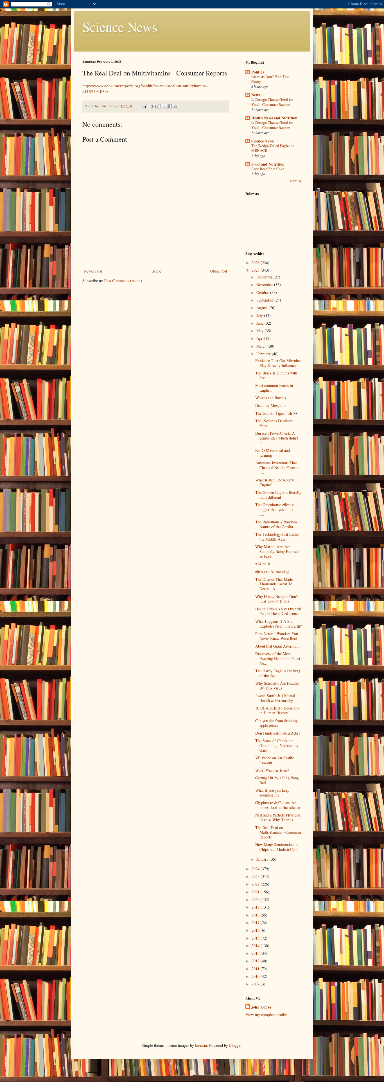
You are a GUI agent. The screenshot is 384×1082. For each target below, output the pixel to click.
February (264, 353)
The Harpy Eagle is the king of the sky (277, 673)
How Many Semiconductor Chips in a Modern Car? (276, 847)
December (265, 277)
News (255, 95)
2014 (256, 945)
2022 (256, 884)
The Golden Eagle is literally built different (278, 495)
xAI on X (262, 563)
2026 (256, 262)
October (263, 292)
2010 (256, 976)
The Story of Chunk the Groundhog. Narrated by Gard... (277, 745)
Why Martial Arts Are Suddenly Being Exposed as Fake (277, 551)
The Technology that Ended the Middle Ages (277, 537)
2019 (256, 907)
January (263, 859)
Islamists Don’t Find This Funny (270, 79)
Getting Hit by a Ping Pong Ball (277, 780)
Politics (257, 72)
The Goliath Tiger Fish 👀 (276, 413)
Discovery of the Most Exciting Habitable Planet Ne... (277, 658)
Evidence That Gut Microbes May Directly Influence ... (278, 363)
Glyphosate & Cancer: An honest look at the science (277, 805)
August (262, 307)
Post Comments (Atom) (123, 280)
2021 (256, 891)
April (261, 338)
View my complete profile (266, 1014)
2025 (256, 270)
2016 (256, 930)
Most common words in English (274, 388)
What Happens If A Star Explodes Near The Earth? (278, 624)
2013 (256, 953)
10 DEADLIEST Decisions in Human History (277, 710)
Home (156, 271)
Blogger (235, 1045)
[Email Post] (144, 106)
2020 (256, 899)
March (262, 346)
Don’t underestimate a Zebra (277, 733)
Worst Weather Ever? (272, 770)
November (265, 284)
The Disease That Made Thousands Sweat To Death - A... (274, 584)
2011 (256, 968)
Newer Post (93, 271)
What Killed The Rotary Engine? (274, 482)
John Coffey (261, 1007)
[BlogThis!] (159, 106)
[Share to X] (165, 106)
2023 (256, 876)
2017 (256, 922)
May (260, 330)
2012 (256, 960)
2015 (256, 938)
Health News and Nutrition (274, 118)
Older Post (218, 271)
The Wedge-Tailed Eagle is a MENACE (273, 148)
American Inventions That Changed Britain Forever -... (277, 467)
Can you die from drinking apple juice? (276, 723)
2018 (256, 915)
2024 (256, 868)
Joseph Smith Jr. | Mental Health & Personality (275, 698)
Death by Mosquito (270, 405)
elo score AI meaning (272, 571)
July (260, 315)
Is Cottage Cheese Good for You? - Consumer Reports (272, 102)
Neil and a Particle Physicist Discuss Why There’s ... (277, 817)
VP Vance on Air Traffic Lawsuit (274, 760)
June (260, 323)
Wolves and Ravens (270, 397)
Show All (296, 180)
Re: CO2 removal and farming (272, 453)
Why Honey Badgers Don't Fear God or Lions (276, 599)
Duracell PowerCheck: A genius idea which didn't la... (276, 437)
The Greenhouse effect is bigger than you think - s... (275, 509)
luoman (201, 1045)
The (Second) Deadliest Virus (274, 423)
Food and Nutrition (267, 164)
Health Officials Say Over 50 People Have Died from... (278, 611)
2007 (256, 984)
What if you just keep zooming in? (272, 792)
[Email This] (154, 106)
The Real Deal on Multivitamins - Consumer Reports (278, 832)
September (265, 300)
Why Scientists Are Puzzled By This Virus (277, 686)
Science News (119, 26)
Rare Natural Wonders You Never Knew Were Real (276, 636)
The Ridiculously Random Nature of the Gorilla (276, 524)
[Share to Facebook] (170, 106)
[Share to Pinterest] (175, 106)
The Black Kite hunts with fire (276, 375)
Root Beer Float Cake (267, 168)
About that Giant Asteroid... (277, 646)
